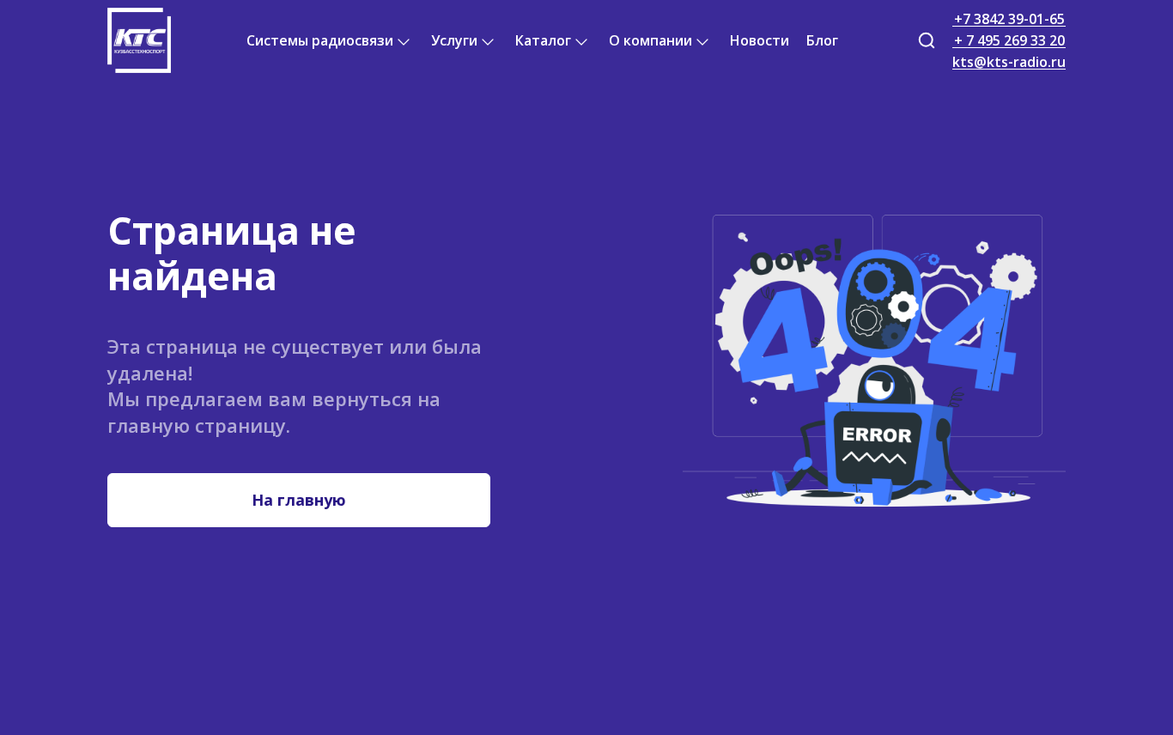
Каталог (543, 40)
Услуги (454, 40)
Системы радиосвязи (319, 40)
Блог (822, 40)
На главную (299, 499)
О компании (650, 40)
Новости (759, 40)
